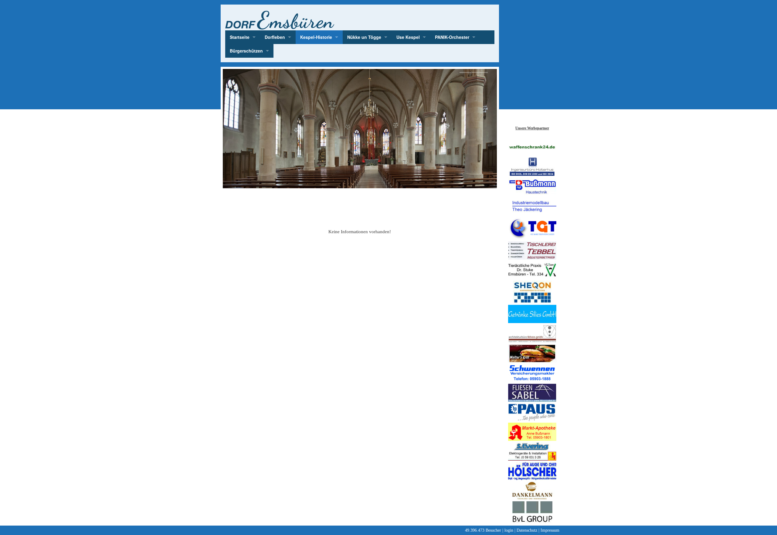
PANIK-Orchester (452, 37)
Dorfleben (275, 37)
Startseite (239, 37)
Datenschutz (527, 530)
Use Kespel (408, 37)
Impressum (550, 530)
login (508, 530)
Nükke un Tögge (364, 37)
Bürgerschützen (246, 51)
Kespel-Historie (316, 37)
